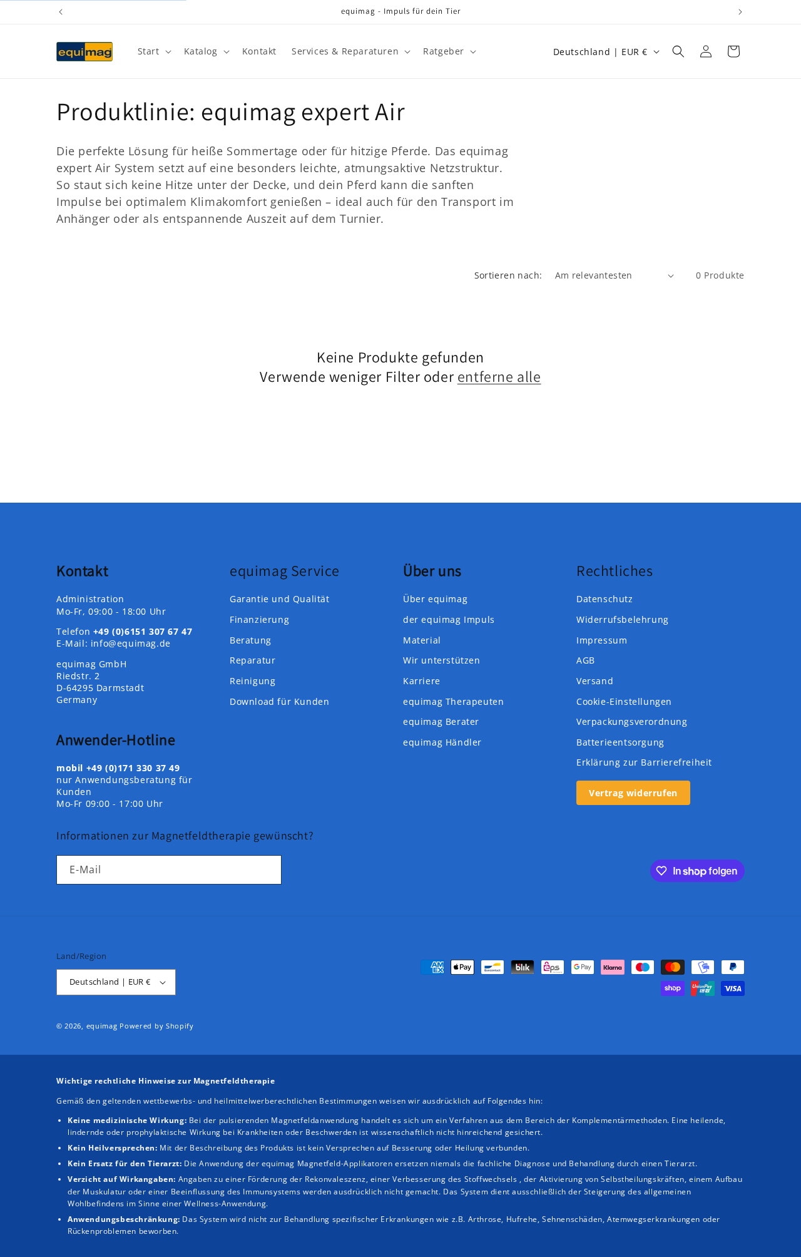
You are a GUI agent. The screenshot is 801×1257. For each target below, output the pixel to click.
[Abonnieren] (267, 870)
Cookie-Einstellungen (624, 701)
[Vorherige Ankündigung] (60, 12)
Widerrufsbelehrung (622, 619)
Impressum (601, 640)
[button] (153, 51)
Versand (594, 681)
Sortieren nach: (508, 275)
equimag (102, 1025)
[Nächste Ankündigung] (740, 12)
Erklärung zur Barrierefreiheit (644, 762)
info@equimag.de (131, 643)
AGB (585, 660)
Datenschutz (604, 599)
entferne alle (499, 376)
